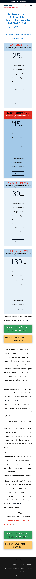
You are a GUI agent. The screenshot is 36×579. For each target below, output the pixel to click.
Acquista (17, 103)
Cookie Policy (21, 572)
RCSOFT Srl (16, 564)
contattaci (17, 504)
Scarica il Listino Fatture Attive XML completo (16, 328)
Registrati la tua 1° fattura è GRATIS (16, 339)
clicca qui (25, 320)
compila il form (23, 472)
